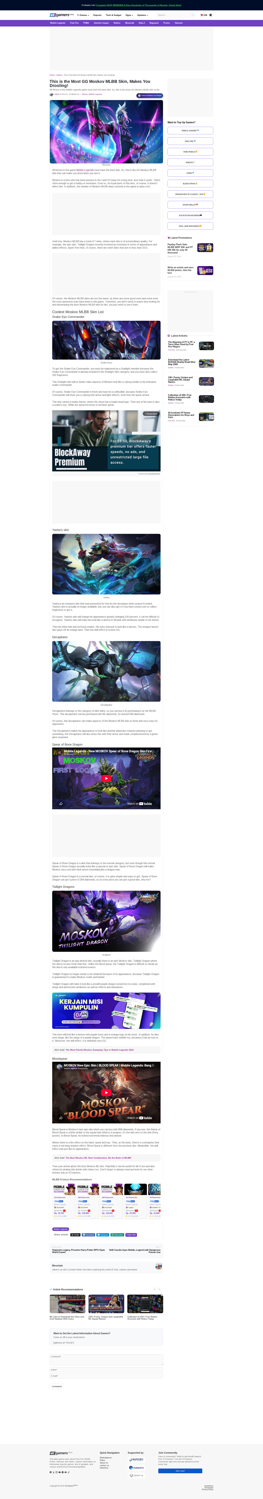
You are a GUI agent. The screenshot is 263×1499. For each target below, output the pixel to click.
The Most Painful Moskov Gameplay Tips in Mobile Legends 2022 (100, 1050)
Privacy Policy (207, 1489)
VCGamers (71, 1486)
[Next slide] (159, 1289)
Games (83, 15)
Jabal (56, 94)
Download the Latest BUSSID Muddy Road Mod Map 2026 (181, 362)
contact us (104, 1465)
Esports (97, 15)
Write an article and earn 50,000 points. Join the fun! (180, 270)
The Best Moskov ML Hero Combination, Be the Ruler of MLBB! (98, 1158)
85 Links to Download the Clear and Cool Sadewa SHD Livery (67, 1317)
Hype (128, 15)
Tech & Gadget (113, 15)
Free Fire (171, 350)
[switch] (210, 15)
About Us (104, 1463)
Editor (102, 1460)
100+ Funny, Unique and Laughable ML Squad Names (105, 1317)
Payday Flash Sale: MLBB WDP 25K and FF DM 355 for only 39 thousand (180, 248)
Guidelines (208, 1486)
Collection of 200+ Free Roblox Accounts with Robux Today (142, 1317)
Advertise (104, 1468)
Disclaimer (209, 1488)
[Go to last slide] (154, 1289)
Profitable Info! (131, 5)
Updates (141, 15)
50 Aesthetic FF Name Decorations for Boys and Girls (181, 415)
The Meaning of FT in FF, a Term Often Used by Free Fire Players (181, 344)
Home (52, 75)
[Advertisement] (131, 49)
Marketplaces (106, 1458)
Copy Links (131, 1235)
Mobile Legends (95, 94)
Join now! (180, 1471)
